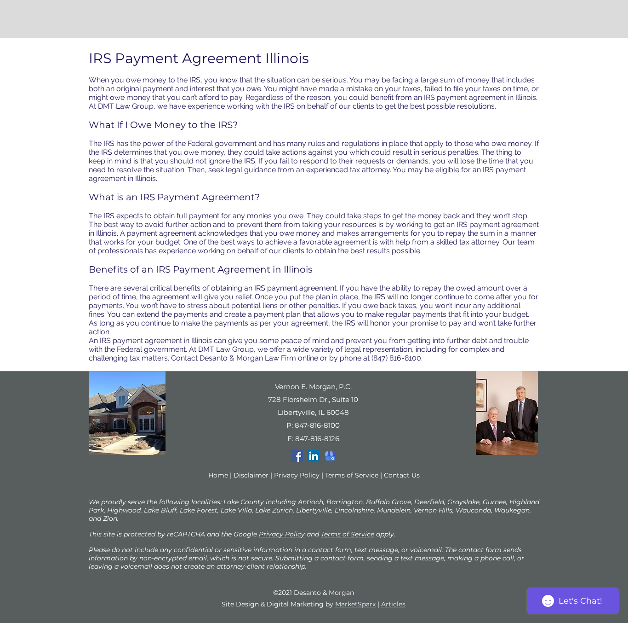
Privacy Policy (297, 475)
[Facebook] (297, 456)
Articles (393, 604)
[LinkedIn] (314, 456)
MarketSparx (355, 604)
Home (218, 475)
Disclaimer (251, 475)
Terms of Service (351, 475)
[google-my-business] (330, 456)
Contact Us (402, 475)
